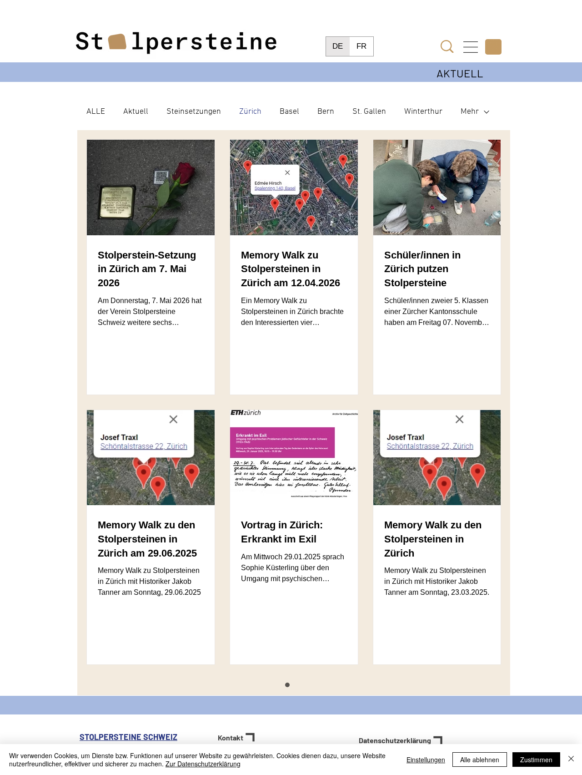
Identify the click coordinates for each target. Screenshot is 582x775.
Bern (325, 112)
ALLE (95, 112)
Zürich (250, 112)
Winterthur (423, 112)
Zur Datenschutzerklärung (203, 763)
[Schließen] (571, 759)
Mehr (470, 112)
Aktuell (135, 112)
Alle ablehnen (479, 759)
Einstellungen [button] (425, 759)
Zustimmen (536, 759)
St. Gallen (369, 112)
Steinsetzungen (193, 112)
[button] (470, 47)
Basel (289, 112)
